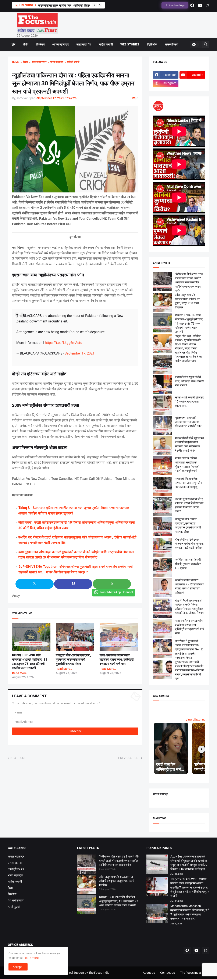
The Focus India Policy (194, 972)
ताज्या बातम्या (15, 863)
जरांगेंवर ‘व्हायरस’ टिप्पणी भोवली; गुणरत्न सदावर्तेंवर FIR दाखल (188, 564)
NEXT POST (18, 758)
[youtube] (200, 5)
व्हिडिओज (152, 44)
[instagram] (207, 5)
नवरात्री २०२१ (16, 869)
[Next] (100, 5)
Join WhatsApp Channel (116, 592)
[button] (195, 44)
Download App (176, 5)
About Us (149, 972)
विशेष (25, 44)
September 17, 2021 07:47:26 (57, 98)
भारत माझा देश (83, 44)
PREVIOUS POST (129, 758)
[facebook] (192, 5)
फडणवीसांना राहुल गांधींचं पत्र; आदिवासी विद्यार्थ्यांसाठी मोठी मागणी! (74, 5)
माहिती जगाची (106, 44)
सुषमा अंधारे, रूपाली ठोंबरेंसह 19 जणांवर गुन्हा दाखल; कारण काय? (189, 401)
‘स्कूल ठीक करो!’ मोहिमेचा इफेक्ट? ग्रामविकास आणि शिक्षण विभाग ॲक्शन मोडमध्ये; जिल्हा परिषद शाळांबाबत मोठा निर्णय (188, 344)
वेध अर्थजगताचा (16, 900)
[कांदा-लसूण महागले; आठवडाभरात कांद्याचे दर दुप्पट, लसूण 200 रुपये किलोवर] (86, 885)
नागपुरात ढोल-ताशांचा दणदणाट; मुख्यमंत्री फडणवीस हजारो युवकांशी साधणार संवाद (73, 659)
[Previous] (94, 5)
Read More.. (20, 673)
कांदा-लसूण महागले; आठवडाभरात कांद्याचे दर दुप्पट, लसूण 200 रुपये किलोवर (116, 881)
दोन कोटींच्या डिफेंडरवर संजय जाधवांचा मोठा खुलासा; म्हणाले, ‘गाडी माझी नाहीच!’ (189, 544)
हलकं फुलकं (14, 906)
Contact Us (167, 972)
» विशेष (23, 62)
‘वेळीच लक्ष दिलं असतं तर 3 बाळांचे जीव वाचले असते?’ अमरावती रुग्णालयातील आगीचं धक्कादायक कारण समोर (189, 282)
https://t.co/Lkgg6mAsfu (63, 343)
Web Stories (129, 44)
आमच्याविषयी (171, 44)
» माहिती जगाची (71, 62)
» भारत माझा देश (54, 62)
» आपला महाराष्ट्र (37, 62)
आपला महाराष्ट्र (60, 44)
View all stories (195, 719)
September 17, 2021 (80, 353)
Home (15, 62)
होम (13, 44)
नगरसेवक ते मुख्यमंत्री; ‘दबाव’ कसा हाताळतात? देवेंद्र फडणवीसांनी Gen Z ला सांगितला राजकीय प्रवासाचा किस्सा (189, 649)
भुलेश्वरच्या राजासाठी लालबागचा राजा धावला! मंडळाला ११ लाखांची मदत (188, 422)
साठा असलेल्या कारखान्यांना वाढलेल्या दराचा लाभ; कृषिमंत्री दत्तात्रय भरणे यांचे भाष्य (117, 659)
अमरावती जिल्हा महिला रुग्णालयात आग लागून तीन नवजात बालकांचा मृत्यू (188, 483)
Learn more (31, 957)
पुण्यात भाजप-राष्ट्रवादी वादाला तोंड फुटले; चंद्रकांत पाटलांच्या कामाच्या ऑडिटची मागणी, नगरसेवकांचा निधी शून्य (189, 670)
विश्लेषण (40, 44)
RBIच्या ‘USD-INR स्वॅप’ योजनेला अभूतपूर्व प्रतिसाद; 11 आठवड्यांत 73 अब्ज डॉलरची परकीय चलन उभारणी (189, 323)
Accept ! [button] (18, 967)
